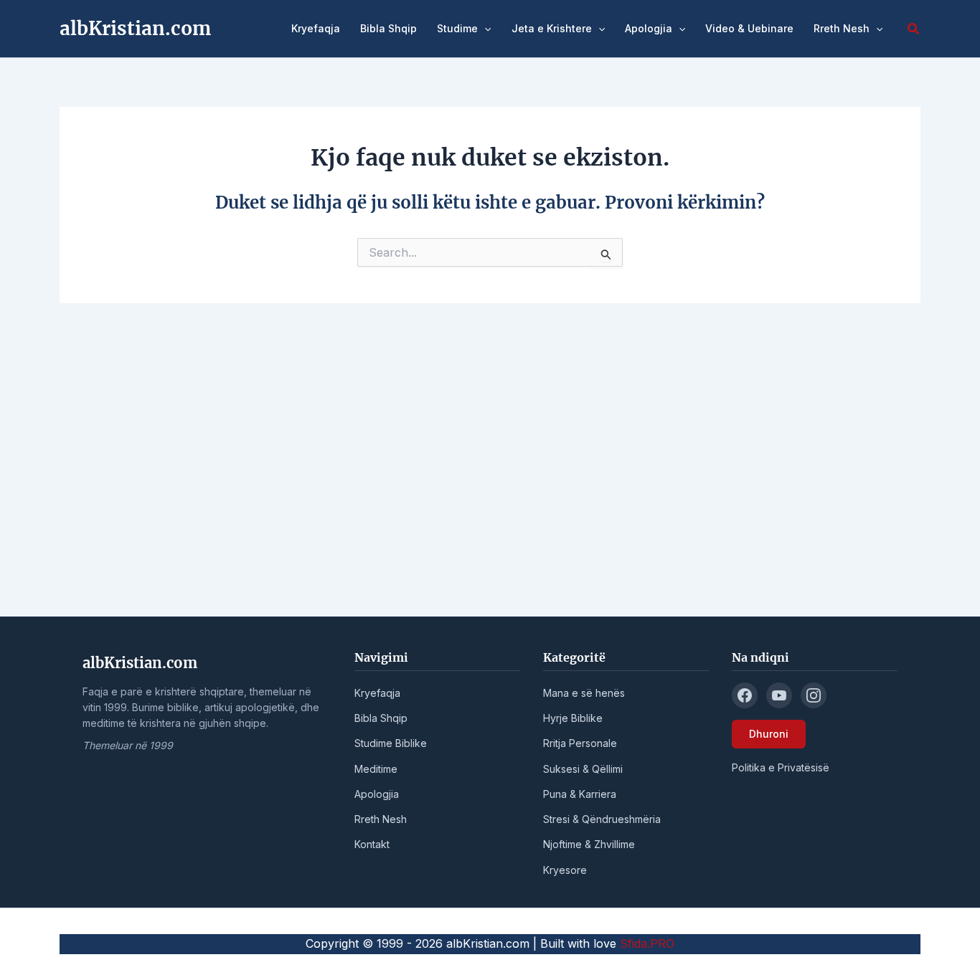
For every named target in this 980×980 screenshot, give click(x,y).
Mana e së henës (584, 693)
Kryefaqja (315, 28)
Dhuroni (768, 734)
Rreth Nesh (842, 28)
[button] (484, 28)
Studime (457, 28)
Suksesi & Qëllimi (583, 769)
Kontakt (372, 844)
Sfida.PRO (647, 943)
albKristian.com (135, 28)
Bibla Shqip (388, 28)
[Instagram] (813, 695)
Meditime (375, 769)
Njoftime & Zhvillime (589, 844)
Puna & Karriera (579, 794)
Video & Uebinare (749, 28)
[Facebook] (745, 695)
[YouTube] (779, 695)
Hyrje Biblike (573, 718)
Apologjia (648, 28)
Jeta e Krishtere (552, 28)
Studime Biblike (390, 743)
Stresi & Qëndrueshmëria (602, 819)
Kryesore (565, 870)
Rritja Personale (580, 743)
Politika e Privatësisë (780, 767)
